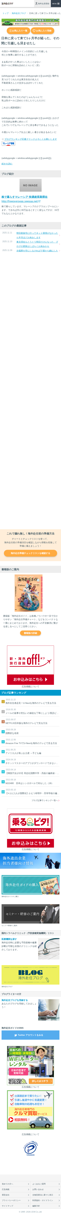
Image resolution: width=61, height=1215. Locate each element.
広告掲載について (30, 686)
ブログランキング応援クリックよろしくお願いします (30, 139)
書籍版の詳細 (30, 633)
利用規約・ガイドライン (42, 1200)
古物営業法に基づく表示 (42, 1195)
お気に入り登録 (43, 30)
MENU (54, 4)
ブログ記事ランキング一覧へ (44, 800)
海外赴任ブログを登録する (15, 1000)
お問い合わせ (38, 1189)
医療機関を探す (9, 939)
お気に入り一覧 (19, 30)
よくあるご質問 (39, 1184)
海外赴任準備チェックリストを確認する (30, 553)
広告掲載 (5, 1189)
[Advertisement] (30, 391)
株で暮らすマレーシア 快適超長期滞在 (25, 196)
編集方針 (36, 1206)
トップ (6, 13)
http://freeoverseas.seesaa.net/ (20, 201)
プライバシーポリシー (11, 1200)
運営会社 (5, 1195)
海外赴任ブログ (19, 13)
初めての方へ (7, 1184)
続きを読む (7, 163)
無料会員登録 (43, 4)
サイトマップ (7, 1206)
